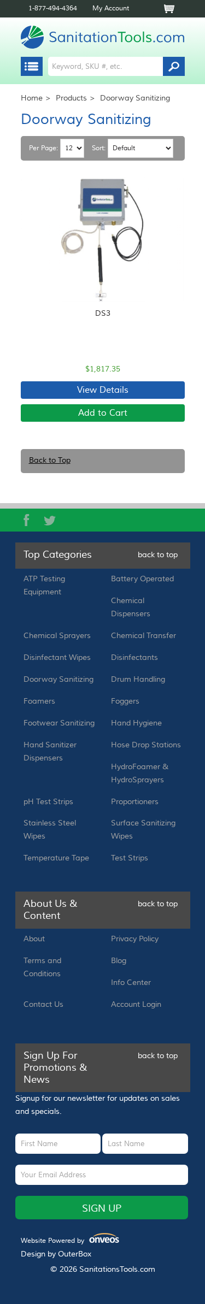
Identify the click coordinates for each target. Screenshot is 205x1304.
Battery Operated (142, 579)
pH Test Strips (48, 802)
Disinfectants (134, 658)
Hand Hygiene (136, 723)
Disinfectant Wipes (57, 658)
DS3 (102, 313)
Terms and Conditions (42, 967)
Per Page (42, 148)
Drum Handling (138, 680)
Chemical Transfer (143, 636)
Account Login (136, 1005)
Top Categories (58, 554)
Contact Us (43, 1005)
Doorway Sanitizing (58, 680)
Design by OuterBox (56, 1254)
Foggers (125, 701)
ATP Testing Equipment (44, 585)
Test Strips (129, 858)
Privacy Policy (135, 939)
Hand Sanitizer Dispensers (50, 751)
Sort (98, 148)
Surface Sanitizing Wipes (143, 829)
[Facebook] (27, 520)
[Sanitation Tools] (103, 37)
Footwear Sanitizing (59, 723)
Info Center (131, 983)
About (34, 939)
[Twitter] (50, 520)
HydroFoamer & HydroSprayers (139, 773)
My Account (110, 8)
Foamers (39, 701)
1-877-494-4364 (52, 8)
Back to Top (50, 460)
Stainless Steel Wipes (50, 829)
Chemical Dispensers (130, 607)
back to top (158, 555)
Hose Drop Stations (146, 745)
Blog (118, 961)
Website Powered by (67, 1240)
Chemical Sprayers (57, 636)
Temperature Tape (56, 858)
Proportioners (135, 802)
